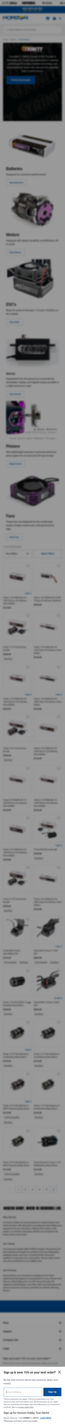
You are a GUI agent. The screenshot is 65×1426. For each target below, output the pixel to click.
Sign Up (52, 1391)
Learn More (45, 1418)
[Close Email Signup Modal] (59, 1372)
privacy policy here (25, 1407)
